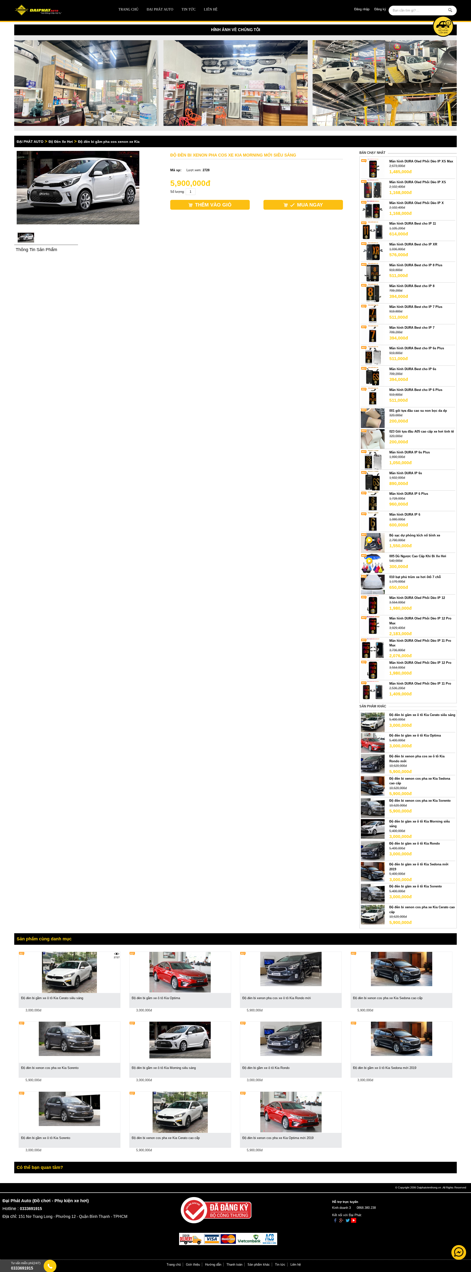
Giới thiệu (193, 1264)
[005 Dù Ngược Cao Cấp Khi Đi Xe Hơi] (372, 563)
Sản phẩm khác (259, 1264)
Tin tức (189, 9)
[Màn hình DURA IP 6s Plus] (372, 459)
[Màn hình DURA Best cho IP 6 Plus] (372, 397)
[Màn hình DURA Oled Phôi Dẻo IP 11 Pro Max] (372, 648)
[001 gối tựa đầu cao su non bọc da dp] (372, 418)
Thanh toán (234, 1264)
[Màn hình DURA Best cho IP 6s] (372, 376)
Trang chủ (128, 9)
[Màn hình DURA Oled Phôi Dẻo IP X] (372, 210)
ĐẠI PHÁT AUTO (160, 9)
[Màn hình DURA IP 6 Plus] (372, 501)
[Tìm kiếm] (450, 10)
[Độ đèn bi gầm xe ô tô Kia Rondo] (372, 851)
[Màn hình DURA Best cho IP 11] (372, 231)
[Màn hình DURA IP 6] (372, 522)
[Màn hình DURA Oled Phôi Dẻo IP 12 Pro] (372, 670)
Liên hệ (211, 9)
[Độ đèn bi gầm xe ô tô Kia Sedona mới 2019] (372, 871)
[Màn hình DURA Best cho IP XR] (372, 252)
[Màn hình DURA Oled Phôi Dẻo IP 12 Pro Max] (372, 626)
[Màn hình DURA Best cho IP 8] (372, 293)
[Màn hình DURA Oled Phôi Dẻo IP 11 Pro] (372, 690)
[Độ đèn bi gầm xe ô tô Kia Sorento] (372, 894)
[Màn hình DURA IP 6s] (372, 480)
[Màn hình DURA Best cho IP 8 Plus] (372, 272)
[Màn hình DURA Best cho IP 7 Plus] (372, 314)
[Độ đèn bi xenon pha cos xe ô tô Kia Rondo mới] (372, 763)
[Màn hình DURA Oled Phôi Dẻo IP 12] (372, 605)
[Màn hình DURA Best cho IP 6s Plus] (372, 355)
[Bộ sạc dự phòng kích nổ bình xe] (372, 542)
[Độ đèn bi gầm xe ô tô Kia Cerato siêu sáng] (372, 722)
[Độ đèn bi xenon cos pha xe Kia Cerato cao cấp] (372, 914)
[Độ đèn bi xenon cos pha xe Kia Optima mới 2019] (291, 1112)
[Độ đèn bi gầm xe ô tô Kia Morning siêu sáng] (372, 828)
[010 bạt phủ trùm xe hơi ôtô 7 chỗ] (372, 584)
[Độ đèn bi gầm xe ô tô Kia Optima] (372, 743)
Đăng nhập (361, 9)
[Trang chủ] (58, 10)
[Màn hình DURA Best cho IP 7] (372, 335)
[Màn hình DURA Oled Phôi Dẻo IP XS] (372, 189)
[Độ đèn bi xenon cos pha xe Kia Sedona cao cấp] (372, 785)
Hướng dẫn (213, 1264)
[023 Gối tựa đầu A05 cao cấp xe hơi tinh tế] (372, 438)
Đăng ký (380, 9)
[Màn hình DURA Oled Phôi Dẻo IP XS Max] (372, 168)
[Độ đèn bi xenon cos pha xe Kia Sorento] (372, 808)
